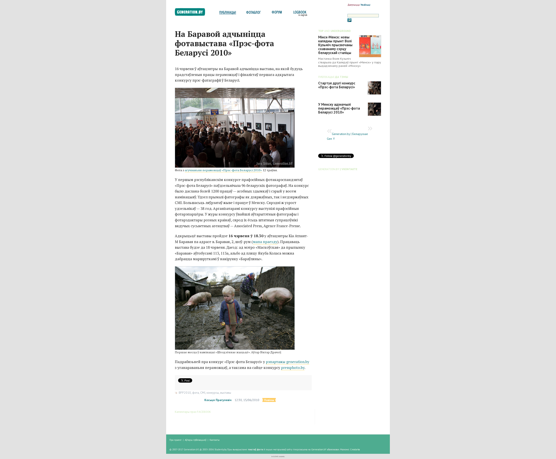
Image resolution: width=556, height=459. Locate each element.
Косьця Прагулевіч (218, 400)
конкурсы (213, 393)
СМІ (202, 393)
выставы (225, 393)
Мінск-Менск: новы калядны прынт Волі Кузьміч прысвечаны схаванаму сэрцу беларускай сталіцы (335, 45)
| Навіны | (269, 400)
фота (195, 393)
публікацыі (227, 13)
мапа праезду (265, 241)
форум (276, 13)
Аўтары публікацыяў (195, 439)
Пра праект (175, 439)
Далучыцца (354, 4)
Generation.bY (318, 449)
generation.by (192, 13)
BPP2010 (185, 393)
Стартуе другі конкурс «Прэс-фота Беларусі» (336, 85)
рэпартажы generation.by (287, 361)
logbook (299, 13)
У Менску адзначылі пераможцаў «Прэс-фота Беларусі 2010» (339, 108)
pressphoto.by (292, 367)
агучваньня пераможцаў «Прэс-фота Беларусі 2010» (223, 170)
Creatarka (355, 449)
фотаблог (253, 13)
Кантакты (215, 439)
